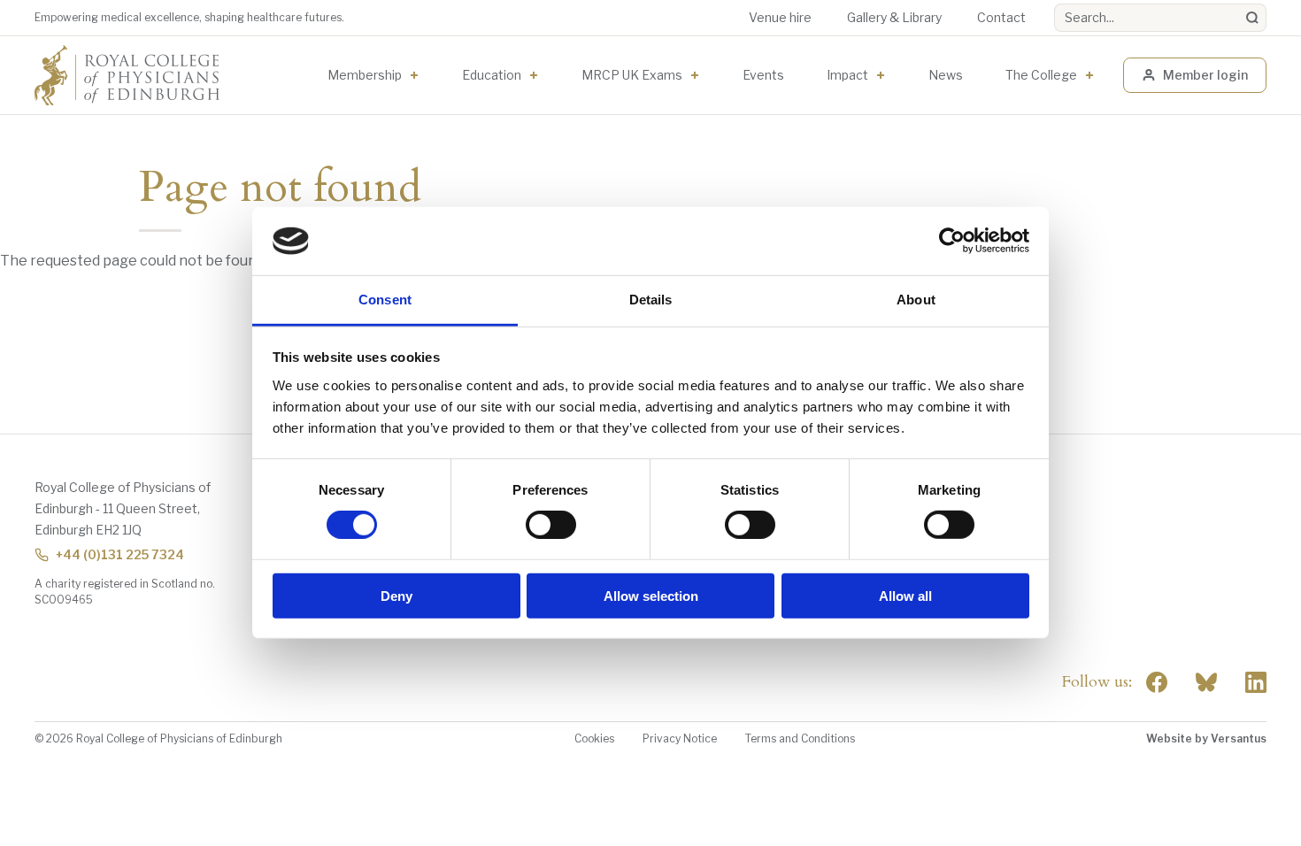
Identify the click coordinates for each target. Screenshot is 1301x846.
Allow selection (651, 595)
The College (1041, 74)
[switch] (551, 525)
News (945, 74)
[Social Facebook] (1156, 682)
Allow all (905, 595)
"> (1206, 682)
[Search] (1252, 18)
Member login (1205, 74)
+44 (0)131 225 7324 (120, 554)
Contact (1001, 17)
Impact (847, 74)
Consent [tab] (385, 299)
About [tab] (916, 299)
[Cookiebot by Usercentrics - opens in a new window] (951, 240)
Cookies (594, 738)
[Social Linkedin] (1255, 682)
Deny (396, 595)
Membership (364, 74)
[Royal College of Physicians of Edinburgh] (127, 75)
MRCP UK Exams (631, 74)
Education (491, 74)
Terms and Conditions (800, 738)
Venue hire (780, 17)
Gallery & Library (894, 17)
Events (763, 74)
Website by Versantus (1206, 738)
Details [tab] (651, 299)
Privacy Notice (680, 738)
